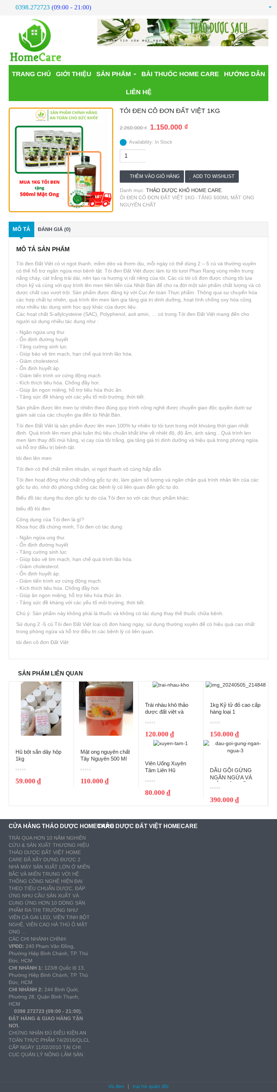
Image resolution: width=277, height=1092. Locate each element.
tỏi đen (116, 1086)
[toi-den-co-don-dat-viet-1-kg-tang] (61, 160)
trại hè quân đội (150, 1086)
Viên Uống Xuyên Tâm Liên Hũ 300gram (165, 770)
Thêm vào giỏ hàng (155, 176)
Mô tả (21, 229)
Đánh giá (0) (54, 229)
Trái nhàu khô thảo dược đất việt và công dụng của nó (166, 712)
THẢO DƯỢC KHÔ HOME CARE (183, 190)
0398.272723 (33, 7)
